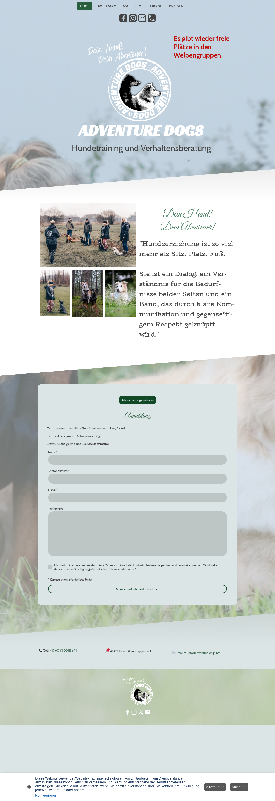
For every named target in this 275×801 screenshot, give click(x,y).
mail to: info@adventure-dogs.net (199, 653)
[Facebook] (123, 18)
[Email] (142, 18)
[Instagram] (133, 18)
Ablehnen (239, 787)
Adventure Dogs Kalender (137, 400)
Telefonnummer (59, 471)
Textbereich (55, 509)
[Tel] (152, 18)
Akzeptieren (215, 787)
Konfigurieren (45, 795)
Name (52, 452)
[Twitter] (141, 712)
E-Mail (53, 490)
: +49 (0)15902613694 (62, 650)
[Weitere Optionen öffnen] (192, 6)
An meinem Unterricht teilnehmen (137, 589)
